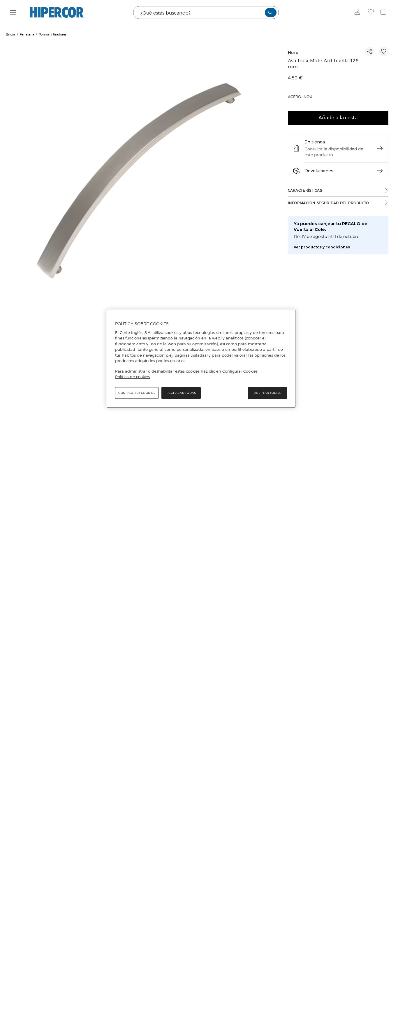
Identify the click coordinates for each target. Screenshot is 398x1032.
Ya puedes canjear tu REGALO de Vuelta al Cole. (330, 226)
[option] (139, 181)
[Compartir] (369, 51)
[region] (201, 358)
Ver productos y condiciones (322, 247)
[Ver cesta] (384, 12)
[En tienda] (379, 148)
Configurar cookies (136, 393)
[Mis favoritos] (371, 12)
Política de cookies (132, 376)
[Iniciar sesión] (358, 12)
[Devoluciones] (379, 170)
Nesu (293, 52)
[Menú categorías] (13, 13)
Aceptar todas (267, 393)
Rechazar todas (181, 393)
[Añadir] (383, 51)
